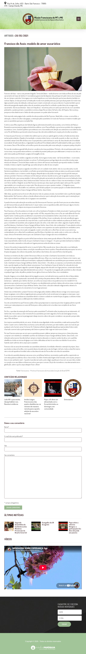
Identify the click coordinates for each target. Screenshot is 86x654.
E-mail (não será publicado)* (13, 436)
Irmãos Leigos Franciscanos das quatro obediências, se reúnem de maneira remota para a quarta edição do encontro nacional (32, 406)
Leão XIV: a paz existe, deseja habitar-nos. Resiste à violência (12, 401)
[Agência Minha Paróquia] (43, 648)
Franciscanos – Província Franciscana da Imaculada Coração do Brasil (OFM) (45, 371)
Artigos (8, 35)
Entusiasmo (68, 399)
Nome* (6, 427)
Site (5, 446)
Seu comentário (9, 455)
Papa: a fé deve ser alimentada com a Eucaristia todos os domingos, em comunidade (51, 404)
